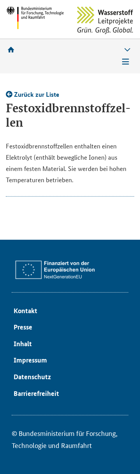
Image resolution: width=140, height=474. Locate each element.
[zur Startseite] (13, 49)
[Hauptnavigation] (125, 62)
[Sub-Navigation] (127, 50)
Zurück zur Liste (35, 94)
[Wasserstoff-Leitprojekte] (105, 20)
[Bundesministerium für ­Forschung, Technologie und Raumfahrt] (35, 18)
